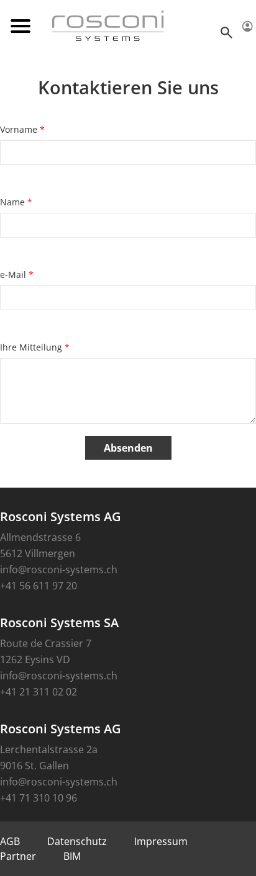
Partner (18, 856)
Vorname (22, 129)
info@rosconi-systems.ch (58, 569)
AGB (10, 841)
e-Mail (17, 274)
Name (16, 202)
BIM (72, 856)
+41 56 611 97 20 (38, 585)
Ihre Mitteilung (35, 347)
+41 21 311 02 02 (38, 692)
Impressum (161, 841)
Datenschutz (77, 841)
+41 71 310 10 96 (38, 798)
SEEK (228, 32)
